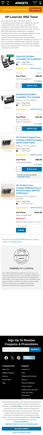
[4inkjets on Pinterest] (18, 357)
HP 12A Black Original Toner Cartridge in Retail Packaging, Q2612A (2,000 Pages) (29, 140)
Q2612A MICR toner (22, 239)
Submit (21, 230)
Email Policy (6, 379)
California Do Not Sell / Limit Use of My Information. (21, 424)
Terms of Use (26, 399)
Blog (4, 383)
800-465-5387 (8, 4)
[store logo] (21, 3)
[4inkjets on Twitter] (12, 357)
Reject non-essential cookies (21, 432)
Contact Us (26, 369)
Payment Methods (28, 383)
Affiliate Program (8, 373)
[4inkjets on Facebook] (6, 357)
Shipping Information (29, 376)
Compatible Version (23, 177)
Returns (24, 379)
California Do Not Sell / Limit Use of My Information (30, 392)
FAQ (23, 373)
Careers (5, 376)
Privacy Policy (27, 386)
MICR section (17, 242)
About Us (5, 369)
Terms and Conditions (21, 422)
